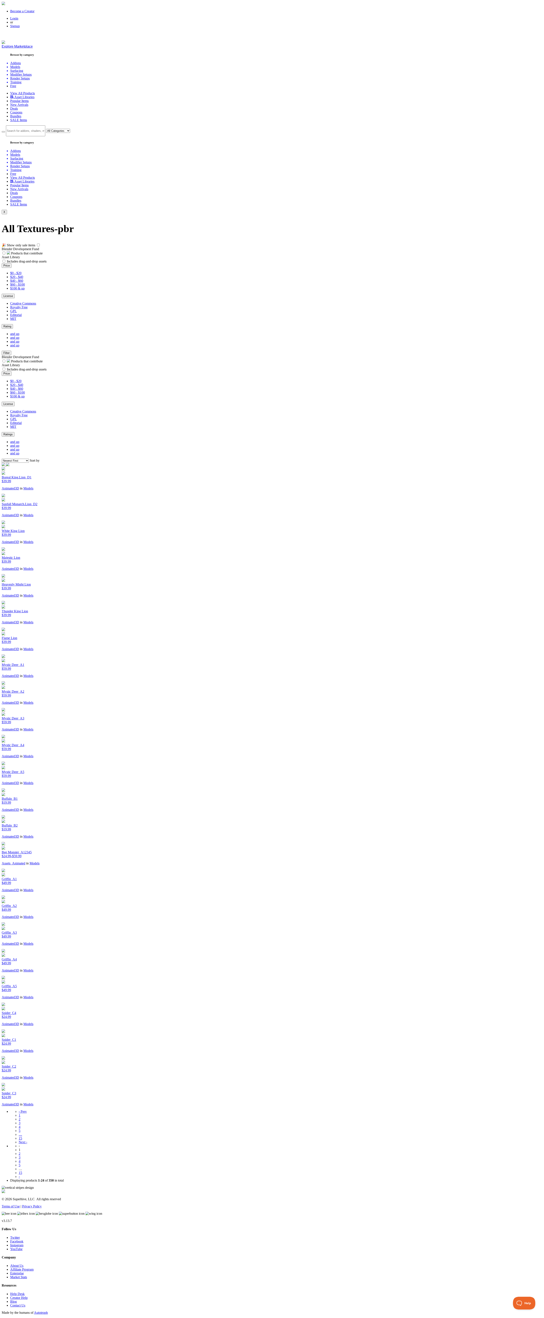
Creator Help (19, 1298)
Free (13, 86)
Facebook (16, 1241)
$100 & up (17, 288)
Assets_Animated (13, 863)
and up (14, 334)
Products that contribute (26, 253)
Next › (23, 1142)
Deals (14, 108)
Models (28, 488)
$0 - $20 (15, 273)
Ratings (8, 434)
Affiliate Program (22, 1269)
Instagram (16, 1245)
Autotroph (41, 1312)
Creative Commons (23, 303)
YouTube (16, 1249)
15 (20, 1138)
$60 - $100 (17, 284)
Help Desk (17, 1294)
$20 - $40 (16, 277)
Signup (15, 26)
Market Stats (18, 1277)
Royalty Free (19, 307)
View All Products (22, 93)
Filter (6, 353)
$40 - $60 (16, 280)
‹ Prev (23, 1111)
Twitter (15, 1237)
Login (14, 18)
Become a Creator (22, 11)
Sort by (35, 460)
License (8, 296)
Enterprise (17, 1273)
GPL (13, 311)
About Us (16, 1265)
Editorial (16, 315)
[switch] (38, 245)
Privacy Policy (32, 1206)
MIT (13, 319)
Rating (7, 326)
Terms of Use (11, 1206)
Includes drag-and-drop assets (27, 261)
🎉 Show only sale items (18, 245)
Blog (13, 1301)
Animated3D (10, 488)
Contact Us (17, 1305)
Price (6, 265)
